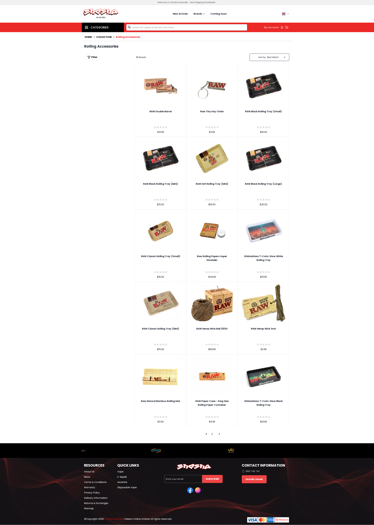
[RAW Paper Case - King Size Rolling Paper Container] (212, 375)
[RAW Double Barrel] (160, 86)
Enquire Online (254, 479)
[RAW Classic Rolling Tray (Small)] (160, 231)
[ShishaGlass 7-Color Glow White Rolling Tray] (263, 231)
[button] (103, 27)
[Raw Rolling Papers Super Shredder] (212, 231)
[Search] (130, 27)
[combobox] (186, 27)
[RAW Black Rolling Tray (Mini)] (160, 158)
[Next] (218, 434)
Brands (198, 13)
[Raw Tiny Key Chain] (212, 86)
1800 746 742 (252, 471)
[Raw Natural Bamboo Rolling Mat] (160, 375)
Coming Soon (219, 13)
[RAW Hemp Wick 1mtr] (263, 303)
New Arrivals (180, 13)
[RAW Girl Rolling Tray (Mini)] (212, 158)
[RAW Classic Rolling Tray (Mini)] (160, 303)
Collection (104, 37)
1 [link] (206, 434)
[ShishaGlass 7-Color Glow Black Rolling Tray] (263, 375)
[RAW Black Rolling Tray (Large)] (263, 158)
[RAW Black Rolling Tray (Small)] (263, 86)
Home (88, 37)
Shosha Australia (113, 519)
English (286, 14)
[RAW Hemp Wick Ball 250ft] (212, 303)
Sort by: (262, 57)
